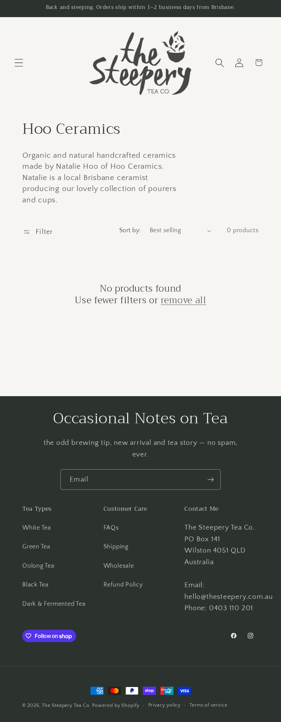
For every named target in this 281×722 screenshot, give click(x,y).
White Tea (36, 527)
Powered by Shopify (115, 705)
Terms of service (209, 705)
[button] (18, 62)
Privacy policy (164, 705)
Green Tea (36, 546)
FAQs (111, 527)
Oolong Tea (38, 566)
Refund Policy (123, 584)
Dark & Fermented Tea (54, 604)
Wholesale (118, 566)
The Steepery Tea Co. (66, 705)
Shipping (116, 546)
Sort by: (130, 230)
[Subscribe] (210, 479)
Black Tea (35, 584)
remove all (183, 300)
